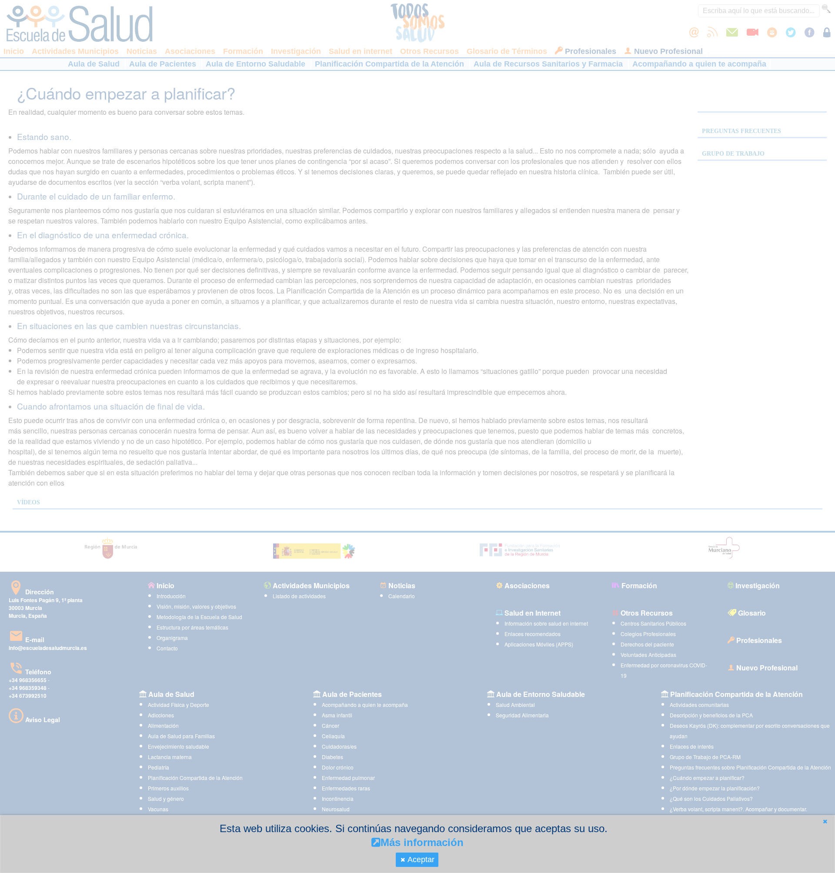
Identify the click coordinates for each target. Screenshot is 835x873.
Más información (422, 842)
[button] (825, 821)
